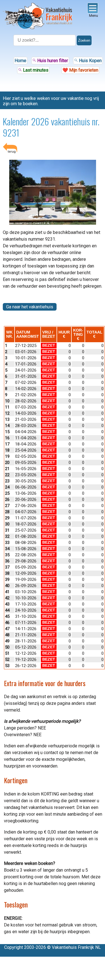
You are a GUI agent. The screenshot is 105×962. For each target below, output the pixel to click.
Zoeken (84, 40)
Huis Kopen (90, 60)
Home (20, 60)
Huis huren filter (52, 60)
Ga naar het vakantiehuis (29, 306)
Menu (93, 15)
